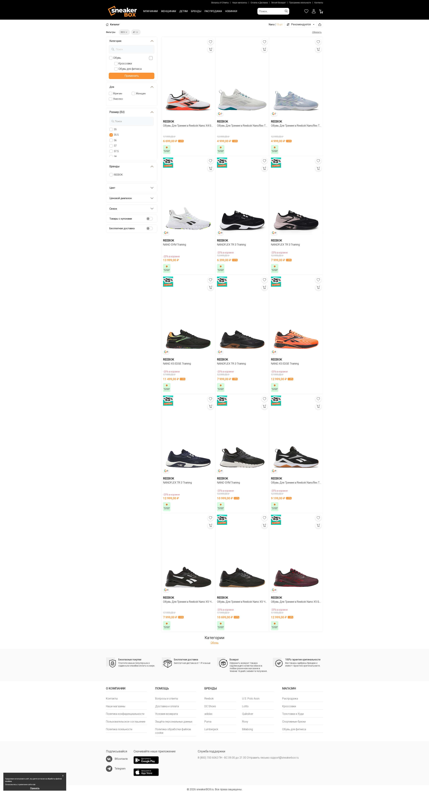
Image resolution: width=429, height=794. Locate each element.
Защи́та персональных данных (173, 721)
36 (115, 140)
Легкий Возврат (278, 3)
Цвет (112, 187)
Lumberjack (211, 729)
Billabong (247, 729)
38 (115, 156)
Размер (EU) (117, 112)
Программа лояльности (300, 3)
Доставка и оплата (167, 706)
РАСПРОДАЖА (213, 11)
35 (115, 129)
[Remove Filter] (126, 32)
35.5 (116, 134)
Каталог (114, 24)
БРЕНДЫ (196, 11)
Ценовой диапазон (120, 198)
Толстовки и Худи (293, 713)
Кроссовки (289, 706)
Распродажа (290, 698)
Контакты (318, 3)
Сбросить (317, 32)
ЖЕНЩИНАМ (168, 11)
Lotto (245, 706)
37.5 (116, 151)
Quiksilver (247, 713)
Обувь (215, 642)
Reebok (209, 698)
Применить (132, 75)
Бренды (114, 166)
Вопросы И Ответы (220, 3)
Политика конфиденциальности (125, 713)
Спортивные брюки (294, 721)
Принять (35, 788)
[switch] (149, 218)
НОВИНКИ (231, 11)
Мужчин (117, 93)
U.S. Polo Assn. (251, 698)
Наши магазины (239, 3)
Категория (115, 40)
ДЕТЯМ (183, 11)
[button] (314, 11)
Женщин (141, 93)
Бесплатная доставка (122, 228)
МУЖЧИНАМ (150, 11)
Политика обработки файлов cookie (173, 731)
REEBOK (118, 174)
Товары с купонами (120, 218)
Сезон (113, 208)
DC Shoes (210, 706)
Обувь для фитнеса (294, 729)
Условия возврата (166, 713)
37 (115, 145)
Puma (207, 721)
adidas (208, 713)
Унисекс (118, 98)
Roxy (245, 721)
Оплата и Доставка (259, 3)
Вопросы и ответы (166, 698)
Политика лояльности (119, 729)
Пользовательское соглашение (125, 721)
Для (111, 86)
